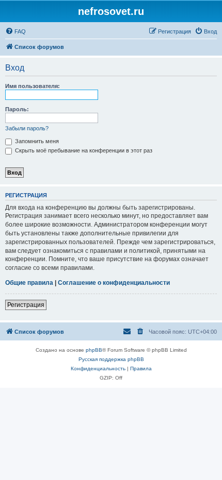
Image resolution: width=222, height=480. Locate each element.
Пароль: (17, 109)
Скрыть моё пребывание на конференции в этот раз (82, 150)
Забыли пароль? (27, 128)
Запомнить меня (36, 141)
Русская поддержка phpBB (111, 359)
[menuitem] (15, 31)
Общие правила (29, 282)
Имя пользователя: (32, 86)
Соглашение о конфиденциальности (114, 282)
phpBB (94, 350)
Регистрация (25, 304)
